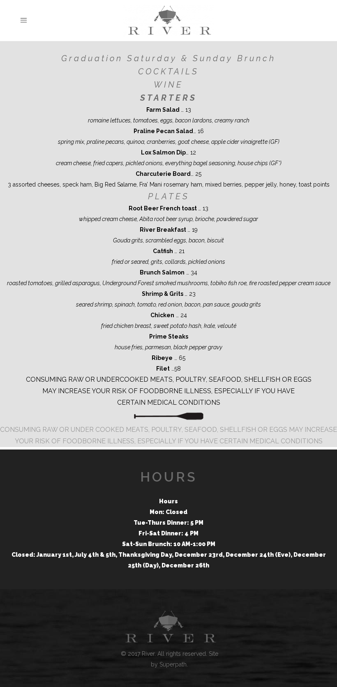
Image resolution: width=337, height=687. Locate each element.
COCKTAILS (168, 71)
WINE (168, 85)
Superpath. (173, 664)
